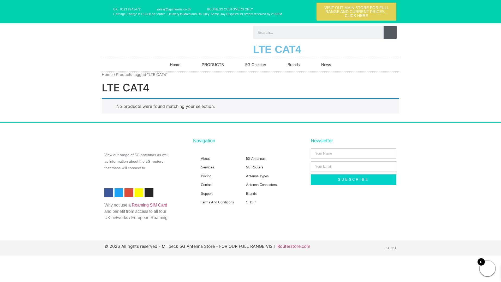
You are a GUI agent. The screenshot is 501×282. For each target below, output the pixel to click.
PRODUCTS (213, 64)
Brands (294, 64)
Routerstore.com (293, 246)
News (326, 64)
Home (175, 64)
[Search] (390, 32)
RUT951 (390, 248)
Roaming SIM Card (149, 205)
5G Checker (255, 64)
